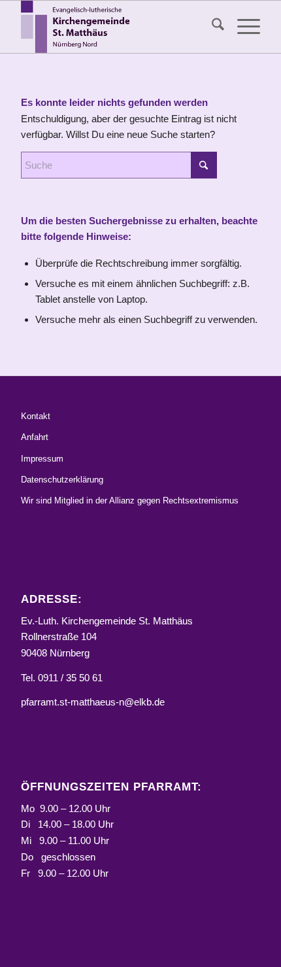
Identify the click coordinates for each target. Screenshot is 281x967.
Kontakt (35, 416)
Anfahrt (34, 437)
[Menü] (242, 27)
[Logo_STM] (116, 27)
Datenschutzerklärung (62, 479)
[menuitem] (211, 27)
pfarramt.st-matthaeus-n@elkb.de (93, 701)
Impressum (42, 459)
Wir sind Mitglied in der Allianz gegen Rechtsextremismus (130, 500)
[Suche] (211, 27)
